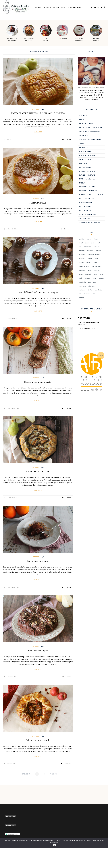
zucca (94, 294)
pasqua (101, 278)
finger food (82, 270)
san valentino (99, 290)
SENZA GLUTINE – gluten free (89, 222)
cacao (93, 243)
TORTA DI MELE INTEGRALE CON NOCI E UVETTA (38, 113)
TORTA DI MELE (37, 202)
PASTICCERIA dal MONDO (88, 191)
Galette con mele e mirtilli (38, 740)
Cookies (89, 258)
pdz (89, 282)
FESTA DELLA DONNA (87, 155)
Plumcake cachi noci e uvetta (37, 382)
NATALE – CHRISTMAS (87, 175)
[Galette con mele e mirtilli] (38, 708)
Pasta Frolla (82, 282)
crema (96, 258)
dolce (95, 262)
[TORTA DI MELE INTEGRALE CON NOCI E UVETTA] (38, 81)
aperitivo (81, 239)
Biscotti (96, 239)
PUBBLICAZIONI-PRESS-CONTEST (91, 195)
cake (80, 247)
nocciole (87, 278)
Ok (54, 845)
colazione (81, 258)
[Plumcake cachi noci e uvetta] (38, 350)
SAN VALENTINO (85, 218)
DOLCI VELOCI (84, 147)
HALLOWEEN (83, 163)
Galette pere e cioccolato (37, 471)
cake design (87, 247)
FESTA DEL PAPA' (85, 151)
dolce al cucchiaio (84, 266)
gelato (90, 270)
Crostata (81, 262)
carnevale (97, 247)
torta (80, 294)
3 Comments (67, 764)
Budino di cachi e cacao (37, 561)
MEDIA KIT (38, 7)
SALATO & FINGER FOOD (88, 214)
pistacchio (91, 286)
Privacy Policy (11, 816)
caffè (98, 243)
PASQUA (82, 183)
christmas (90, 251)
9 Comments (67, 229)
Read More (38, 132)
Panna (94, 278)
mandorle (88, 274)
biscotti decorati (83, 243)
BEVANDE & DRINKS (86, 124)
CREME (81, 143)
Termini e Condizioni (13, 834)
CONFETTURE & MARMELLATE (90, 140)
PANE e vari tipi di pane (87, 179)
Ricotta (90, 290)
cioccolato (82, 254)
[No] (105, 843)
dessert (88, 262)
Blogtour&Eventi (74, 7)
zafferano (87, 294)
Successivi (53, 774)
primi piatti (82, 290)
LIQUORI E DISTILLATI (87, 171)
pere (94, 282)
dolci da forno (96, 266)
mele (95, 274)
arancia (89, 239)
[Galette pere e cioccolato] (38, 439)
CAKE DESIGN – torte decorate (89, 132)
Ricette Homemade (85, 203)
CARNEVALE (83, 136)
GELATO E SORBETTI (86, 159)
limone (81, 274)
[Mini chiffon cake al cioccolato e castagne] (38, 260)
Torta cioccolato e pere (37, 650)
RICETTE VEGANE (85, 207)
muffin (101, 274)
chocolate (82, 251)
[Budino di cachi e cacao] (38, 529)
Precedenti (26, 774)
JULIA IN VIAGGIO (85, 167)
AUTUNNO (35, 109)
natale (80, 278)
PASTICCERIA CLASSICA (87, 187)
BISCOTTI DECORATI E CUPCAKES (91, 128)
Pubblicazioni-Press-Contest (54, 7)
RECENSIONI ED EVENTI (87, 199)
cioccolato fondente (94, 254)
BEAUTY (82, 120)
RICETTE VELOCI (85, 211)
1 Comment (67, 408)
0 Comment (67, 139)
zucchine (81, 298)
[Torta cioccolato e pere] (38, 618)
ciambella (98, 251)
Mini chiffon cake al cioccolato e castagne (38, 292)
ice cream (97, 270)
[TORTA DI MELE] (38, 171)
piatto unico (82, 286)
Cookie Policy (11, 825)
